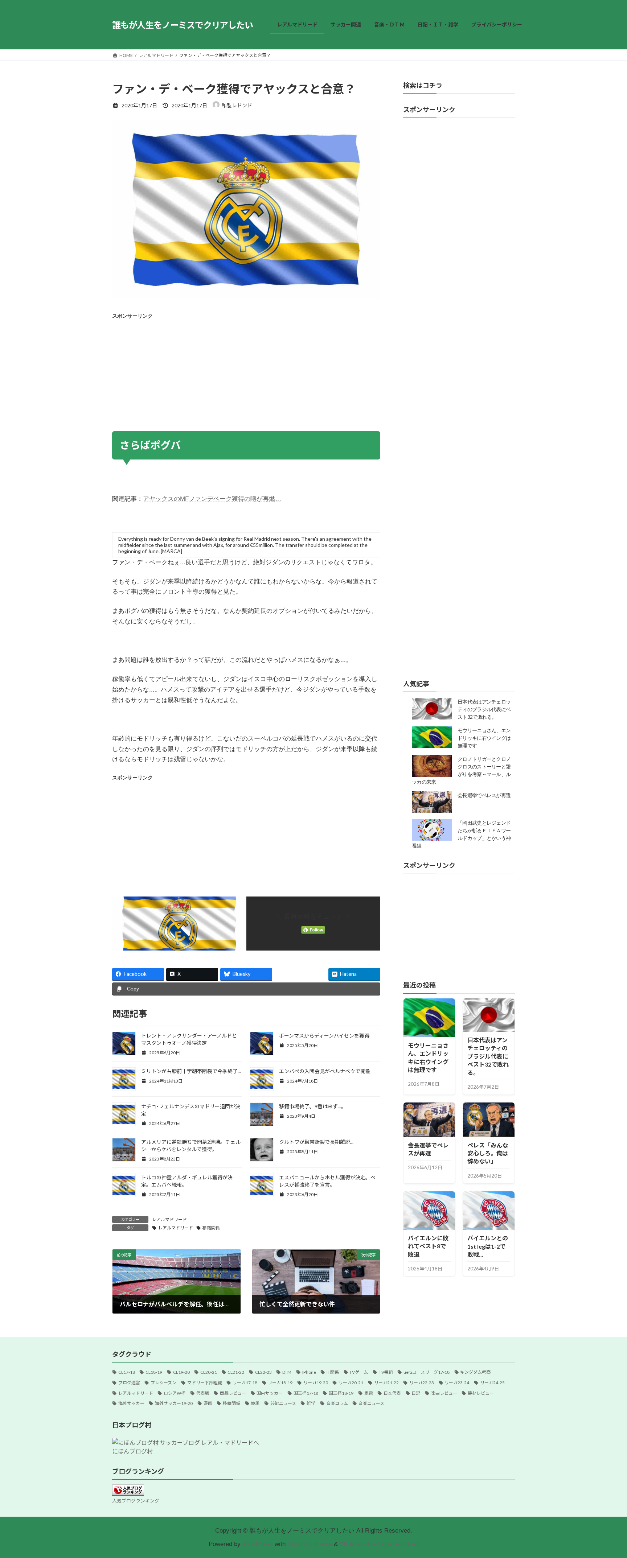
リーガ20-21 (351, 1382)
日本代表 (392, 1393)
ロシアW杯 (174, 1393)
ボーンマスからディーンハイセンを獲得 (324, 1036)
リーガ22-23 (421, 1382)
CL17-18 (126, 1372)
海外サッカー (131, 1403)
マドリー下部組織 (204, 1382)
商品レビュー (233, 1393)
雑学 (311, 1403)
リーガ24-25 (492, 1382)
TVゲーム (358, 1372)
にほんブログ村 (132, 1451)
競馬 (255, 1403)
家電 (368, 1393)
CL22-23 (263, 1372)
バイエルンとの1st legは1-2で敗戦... (487, 1246)
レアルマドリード (169, 1219)
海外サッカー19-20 (174, 1403)
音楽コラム (337, 1403)
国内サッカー (270, 1393)
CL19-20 (181, 1372)
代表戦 (202, 1393)
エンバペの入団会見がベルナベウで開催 (324, 1071)
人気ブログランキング (135, 1501)
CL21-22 (236, 1372)
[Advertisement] (246, 373)
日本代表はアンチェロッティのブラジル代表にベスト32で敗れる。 (484, 709)
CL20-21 (208, 1372)
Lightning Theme (309, 1544)
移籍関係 (211, 1228)
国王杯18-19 (341, 1393)
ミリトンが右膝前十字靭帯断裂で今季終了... (191, 1071)
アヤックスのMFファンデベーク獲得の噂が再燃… (212, 498)
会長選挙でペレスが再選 (484, 796)
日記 (415, 1393)
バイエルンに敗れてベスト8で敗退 (428, 1246)
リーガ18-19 (280, 1382)
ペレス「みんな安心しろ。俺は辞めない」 (487, 1153)
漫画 (208, 1403)
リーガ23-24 (456, 1382)
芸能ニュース (283, 1403)
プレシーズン (163, 1382)
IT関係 (333, 1372)
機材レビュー (481, 1393)
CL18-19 (154, 1372)
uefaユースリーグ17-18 (426, 1372)
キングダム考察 (475, 1372)
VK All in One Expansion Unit (379, 1544)
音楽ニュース (371, 1403)
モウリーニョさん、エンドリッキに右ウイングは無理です (484, 738)
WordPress (257, 1544)
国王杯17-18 (306, 1393)
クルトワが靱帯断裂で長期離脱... (316, 1142)
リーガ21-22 (386, 1382)
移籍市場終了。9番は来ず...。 (312, 1106)
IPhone (309, 1372)
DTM (286, 1372)
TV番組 (386, 1372)
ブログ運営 (129, 1382)
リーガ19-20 (315, 1382)
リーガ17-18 (245, 1382)
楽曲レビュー (444, 1393)
